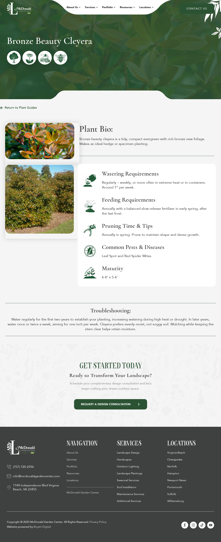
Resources (126, 7)
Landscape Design (128, 453)
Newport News (176, 480)
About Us (72, 7)
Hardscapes (124, 459)
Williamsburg (175, 501)
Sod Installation (126, 487)
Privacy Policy (98, 522)
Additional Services (129, 501)
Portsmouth (174, 487)
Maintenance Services (130, 494)
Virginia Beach (176, 453)
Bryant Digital (42, 527)
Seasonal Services (128, 480)
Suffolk (171, 494)
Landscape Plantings (129, 473)
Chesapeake (174, 459)
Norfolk (172, 466)
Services (90, 7)
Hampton (173, 473)
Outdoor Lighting (128, 466)
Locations (145, 7)
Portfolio (107, 7)
